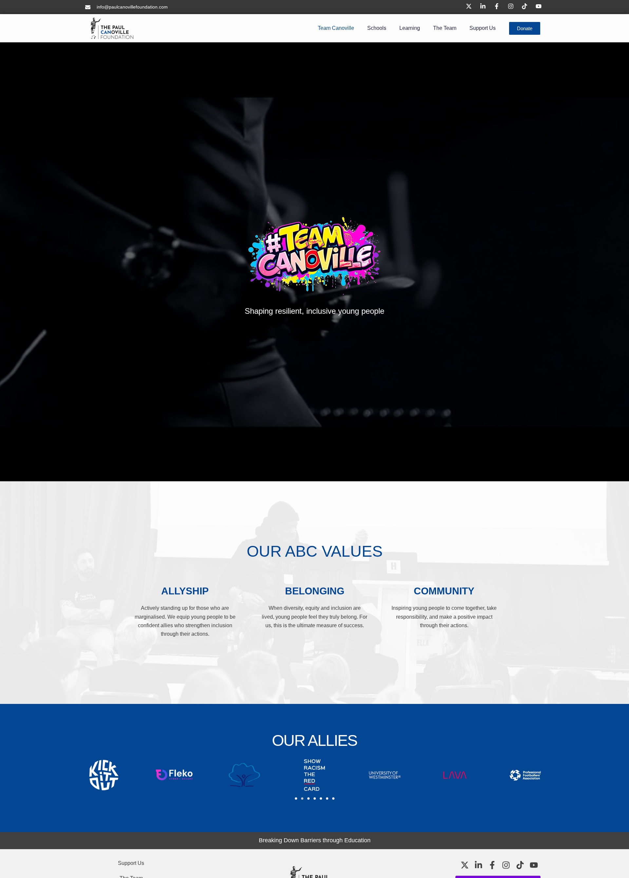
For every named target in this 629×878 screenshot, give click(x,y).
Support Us (482, 28)
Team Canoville (336, 28)
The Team (444, 28)
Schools (376, 28)
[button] (296, 798)
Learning (409, 28)
